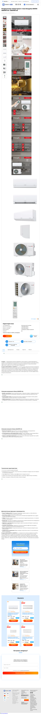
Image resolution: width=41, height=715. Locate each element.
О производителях (25, 1)
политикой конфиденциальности (24, 670)
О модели (17, 617)
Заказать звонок (35, 1)
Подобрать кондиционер (20, 552)
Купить (7, 336)
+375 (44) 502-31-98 (33, 700)
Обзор (3, 349)
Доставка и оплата (14, 1)
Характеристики (11, 349)
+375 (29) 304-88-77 (30, 4)
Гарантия (20, 1)
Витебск (6, 1)
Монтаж (30, 349)
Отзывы (17, 349)
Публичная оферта (24, 703)
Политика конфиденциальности (24, 702)
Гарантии (24, 349)
